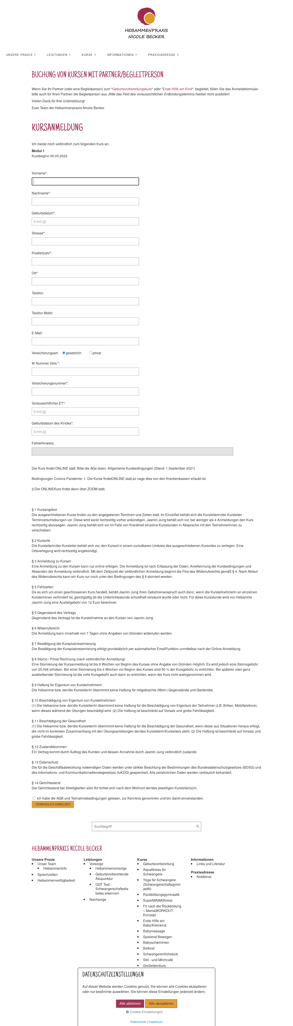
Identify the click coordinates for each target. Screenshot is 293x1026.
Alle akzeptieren (161, 1003)
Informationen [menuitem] (120, 55)
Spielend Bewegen (157, 936)
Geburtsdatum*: (43, 213)
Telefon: (38, 292)
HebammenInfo (55, 868)
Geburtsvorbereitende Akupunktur (111, 876)
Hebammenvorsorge (111, 868)
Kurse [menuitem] (87, 55)
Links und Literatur (211, 863)
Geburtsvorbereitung (158, 863)
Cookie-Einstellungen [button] (146, 1011)
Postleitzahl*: (42, 252)
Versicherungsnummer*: (50, 383)
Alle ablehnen (130, 1003)
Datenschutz (138, 1022)
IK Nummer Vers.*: (46, 363)
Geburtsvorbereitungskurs (132, 88)
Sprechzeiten (48, 874)
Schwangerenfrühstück (160, 953)
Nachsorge (97, 899)
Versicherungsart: (45, 352)
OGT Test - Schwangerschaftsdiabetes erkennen (111, 889)
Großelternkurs (154, 965)
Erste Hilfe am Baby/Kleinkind (154, 923)
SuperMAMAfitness (157, 900)
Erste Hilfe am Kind (177, 88)
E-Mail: (37, 332)
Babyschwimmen (156, 942)
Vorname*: (40, 173)
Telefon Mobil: (42, 312)
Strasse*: (38, 233)
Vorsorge (96, 863)
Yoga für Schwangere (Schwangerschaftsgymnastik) (162, 884)
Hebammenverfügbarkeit (56, 880)
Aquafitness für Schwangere (154, 871)
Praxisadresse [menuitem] (162, 55)
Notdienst (204, 876)
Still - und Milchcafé (158, 959)
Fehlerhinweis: (43, 443)
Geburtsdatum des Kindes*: (52, 423)
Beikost (148, 948)
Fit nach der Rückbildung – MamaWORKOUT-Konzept (162, 911)
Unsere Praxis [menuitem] (19, 55)
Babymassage (154, 930)
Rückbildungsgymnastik (161, 894)
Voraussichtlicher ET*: (48, 403)
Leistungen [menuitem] (57, 55)
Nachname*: (41, 193)
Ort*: (35, 272)
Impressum (156, 1022)
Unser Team (47, 863)
